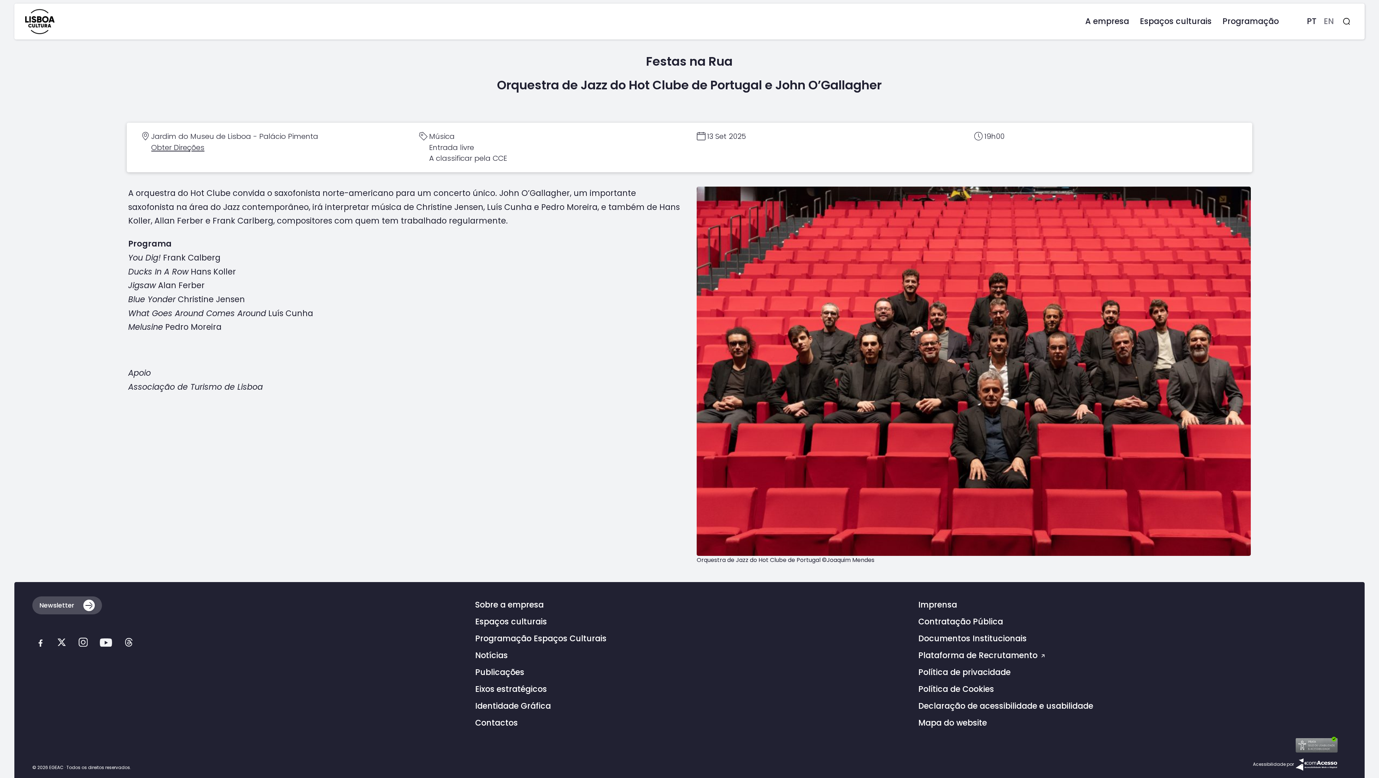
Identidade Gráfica (513, 706)
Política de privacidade (964, 672)
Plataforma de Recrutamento (979, 655)
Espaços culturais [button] (1176, 21)
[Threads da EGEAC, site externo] (129, 644)
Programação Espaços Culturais (541, 638)
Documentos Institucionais (972, 638)
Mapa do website (952, 722)
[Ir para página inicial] (40, 21)
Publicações (499, 672)
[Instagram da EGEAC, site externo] (83, 644)
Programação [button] (1250, 21)
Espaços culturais (511, 621)
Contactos (496, 722)
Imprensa (937, 604)
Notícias (491, 655)
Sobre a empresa (509, 604)
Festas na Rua (689, 61)
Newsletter (57, 605)
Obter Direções (177, 147)
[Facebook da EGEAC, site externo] (40, 644)
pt (1312, 21)
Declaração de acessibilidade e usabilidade (1005, 706)
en (1329, 21)
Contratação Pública (960, 621)
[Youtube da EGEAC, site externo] (106, 644)
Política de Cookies (956, 689)
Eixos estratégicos (511, 689)
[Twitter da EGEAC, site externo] (62, 644)
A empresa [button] (1107, 21)
